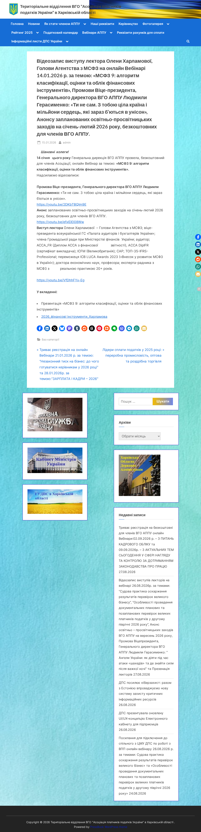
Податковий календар (60, 33)
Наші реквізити (102, 24)
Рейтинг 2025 (22, 33)
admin (67, 142)
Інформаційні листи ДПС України (36, 41)
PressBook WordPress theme (108, 826)
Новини (34, 24)
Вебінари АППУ (94, 33)
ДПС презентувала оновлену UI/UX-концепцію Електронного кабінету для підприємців (143, 718)
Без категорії (50, 339)
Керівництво (128, 24)
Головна (17, 24)
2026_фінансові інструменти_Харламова (74, 317)
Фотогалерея (153, 24)
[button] (40, 328)
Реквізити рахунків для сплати (140, 33)
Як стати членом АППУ (62, 24)
